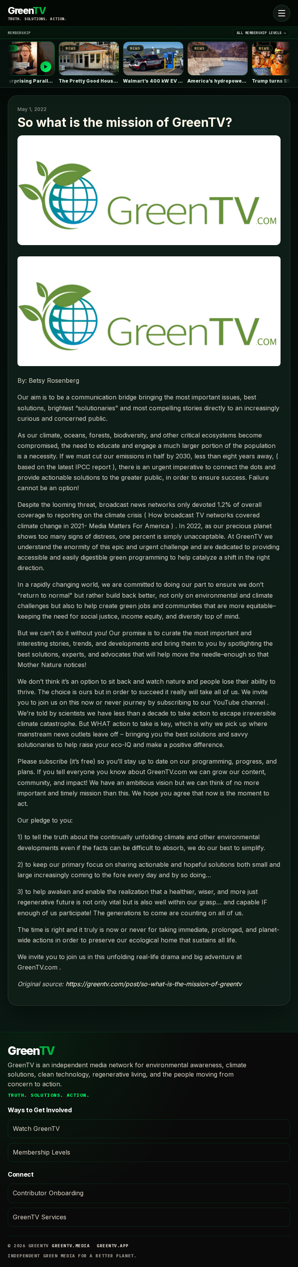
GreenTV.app (113, 1245)
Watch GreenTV (36, 1128)
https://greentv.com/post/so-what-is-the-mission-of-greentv (154, 984)
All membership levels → (261, 33)
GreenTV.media (71, 1245)
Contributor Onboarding (48, 1193)
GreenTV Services (39, 1217)
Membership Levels (41, 1152)
